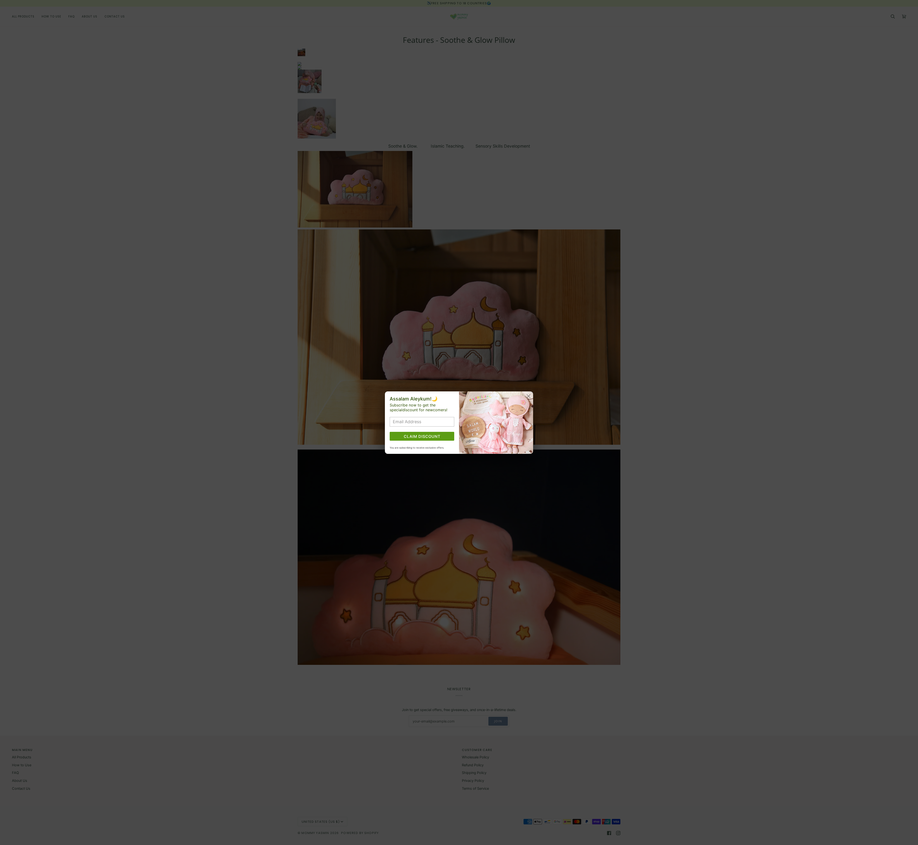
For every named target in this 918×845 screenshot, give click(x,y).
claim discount (422, 436)
